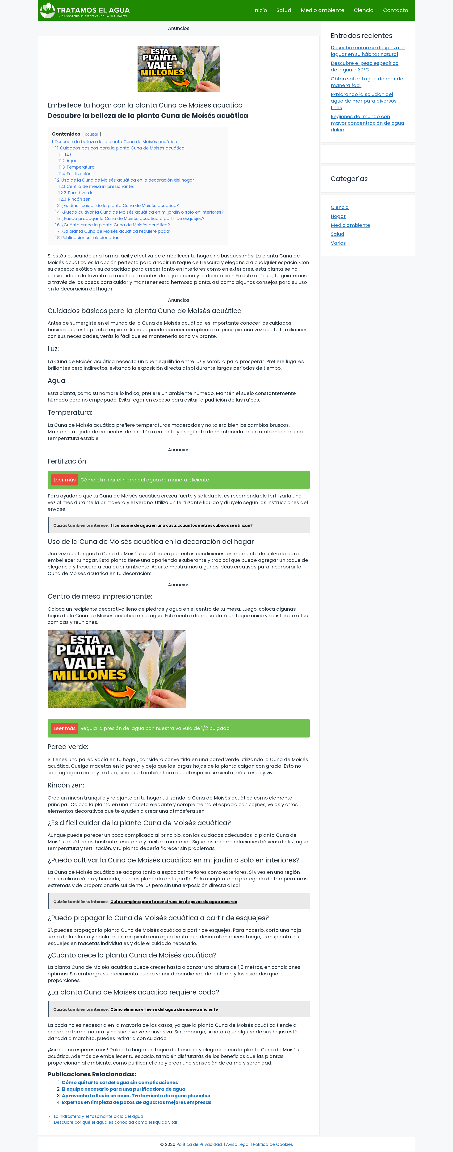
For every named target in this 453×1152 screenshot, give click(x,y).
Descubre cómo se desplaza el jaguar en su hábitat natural (368, 51)
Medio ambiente (322, 10)
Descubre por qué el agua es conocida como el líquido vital (115, 1122)
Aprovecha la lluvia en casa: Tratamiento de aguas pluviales (136, 1095)
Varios (338, 243)
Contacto (395, 10)
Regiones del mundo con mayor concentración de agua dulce (367, 123)
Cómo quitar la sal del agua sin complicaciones (120, 1082)
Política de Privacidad (199, 1144)
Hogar (338, 216)
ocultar (91, 134)
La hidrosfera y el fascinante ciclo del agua (98, 1116)
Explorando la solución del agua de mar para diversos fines (364, 101)
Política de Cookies (273, 1144)
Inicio (260, 10)
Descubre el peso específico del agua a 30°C (364, 66)
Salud (284, 10)
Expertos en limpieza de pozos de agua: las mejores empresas (136, 1102)
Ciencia (364, 10)
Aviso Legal (237, 1144)
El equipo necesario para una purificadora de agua (123, 1089)
